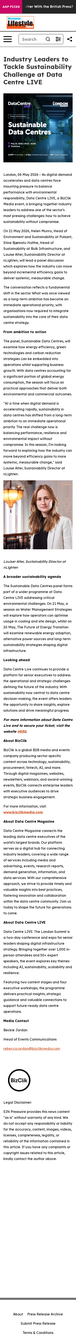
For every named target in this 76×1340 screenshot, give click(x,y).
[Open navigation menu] (7, 39)
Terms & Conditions (38, 1333)
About (18, 1314)
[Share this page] (70, 39)
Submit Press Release (38, 1323)
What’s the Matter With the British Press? (37, 7)
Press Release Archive (45, 1314)
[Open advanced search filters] (58, 39)
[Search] (48, 39)
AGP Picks (11, 7)
